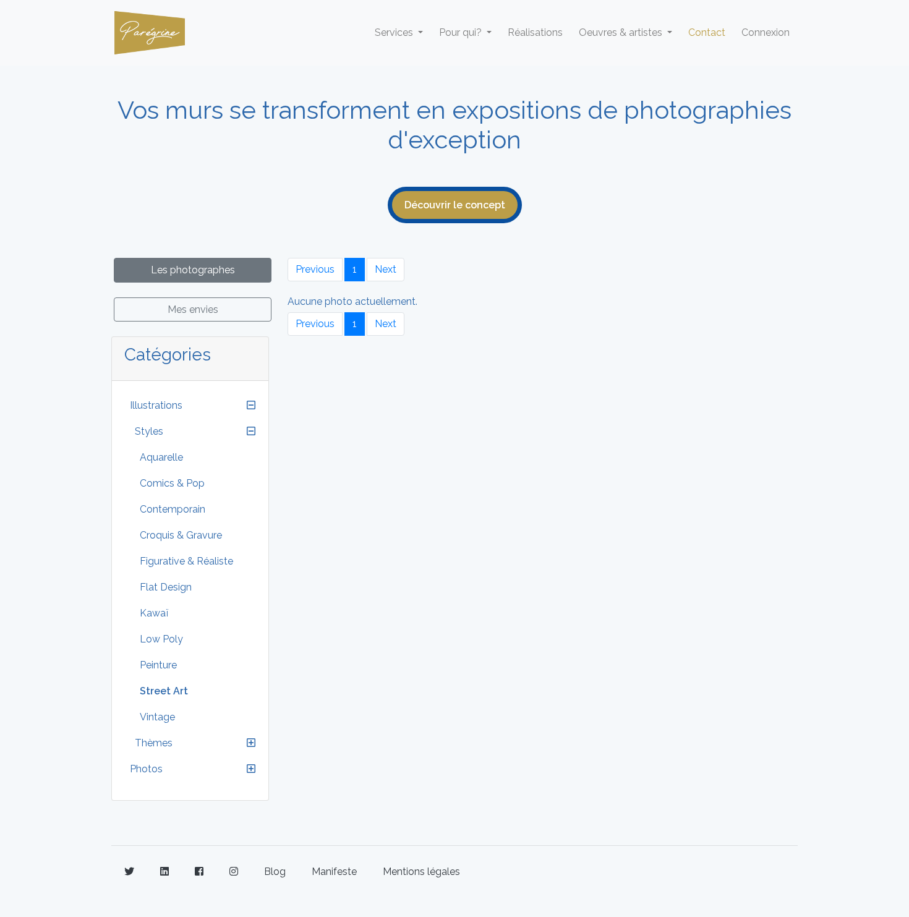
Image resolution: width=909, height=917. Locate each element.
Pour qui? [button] (461, 32)
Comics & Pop (172, 483)
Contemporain (172, 509)
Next (385, 269)
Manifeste (334, 871)
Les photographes (193, 270)
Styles (149, 431)
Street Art (164, 691)
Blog (275, 871)
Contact (706, 32)
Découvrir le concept (454, 205)
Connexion (765, 32)
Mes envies (193, 309)
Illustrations (156, 405)
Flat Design (166, 587)
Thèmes (154, 743)
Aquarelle (161, 457)
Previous (315, 269)
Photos (146, 769)
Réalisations (535, 32)
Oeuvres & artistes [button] (622, 32)
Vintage (157, 717)
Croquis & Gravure (181, 535)
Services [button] (395, 32)
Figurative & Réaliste (186, 561)
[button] (251, 405)
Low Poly (161, 639)
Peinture (158, 665)
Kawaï (154, 613)
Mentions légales (421, 871)
